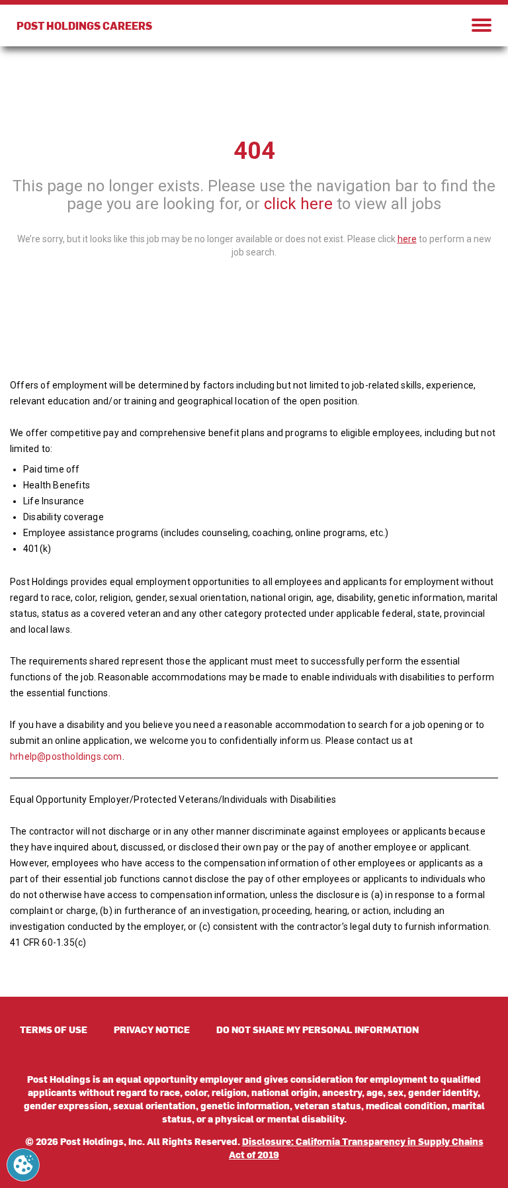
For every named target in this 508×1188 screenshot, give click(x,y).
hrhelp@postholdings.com (66, 756)
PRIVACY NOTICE (152, 1029)
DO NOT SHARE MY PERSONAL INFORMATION (317, 1029)
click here (298, 204)
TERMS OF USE (53, 1029)
